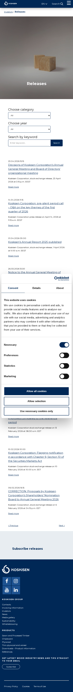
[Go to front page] (8, 6)
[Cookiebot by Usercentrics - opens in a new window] (54, 278)
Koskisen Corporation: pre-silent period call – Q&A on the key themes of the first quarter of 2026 (35, 207)
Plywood (6, 642)
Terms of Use (40, 686)
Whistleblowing (9, 624)
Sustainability (8, 621)
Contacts (6, 604)
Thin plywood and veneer (14, 645)
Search (56, 143)
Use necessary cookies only (36, 411)
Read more (13, 187)
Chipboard (7, 638)
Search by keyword (22, 137)
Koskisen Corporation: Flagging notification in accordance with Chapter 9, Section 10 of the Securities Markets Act (36, 457)
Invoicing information (12, 607)
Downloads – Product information (18, 648)
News (4, 614)
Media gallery (8, 617)
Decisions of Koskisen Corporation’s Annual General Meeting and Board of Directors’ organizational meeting (35, 169)
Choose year (17, 123)
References (7, 652)
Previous (14, 525)
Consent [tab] (13, 288)
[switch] (64, 355)
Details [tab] (36, 288)
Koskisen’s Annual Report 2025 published (34, 242)
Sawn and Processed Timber (16, 635)
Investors (8, 12)
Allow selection (37, 401)
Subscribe (11, 666)
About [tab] (60, 288)
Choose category (21, 109)
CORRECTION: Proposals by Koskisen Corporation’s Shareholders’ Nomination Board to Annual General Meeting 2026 (34, 495)
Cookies (26, 686)
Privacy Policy (11, 686)
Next (61, 525)
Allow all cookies (36, 391)
